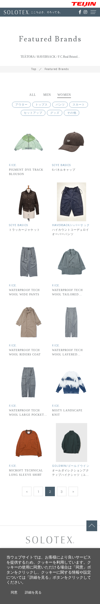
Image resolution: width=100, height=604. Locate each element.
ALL (32, 95)
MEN (47, 95)
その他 (71, 112)
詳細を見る (33, 592)
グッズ (54, 112)
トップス (41, 104)
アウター (21, 104)
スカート (79, 104)
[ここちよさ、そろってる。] (16, 12)
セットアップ (33, 112)
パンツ (60, 104)
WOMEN (64, 95)
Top (33, 69)
